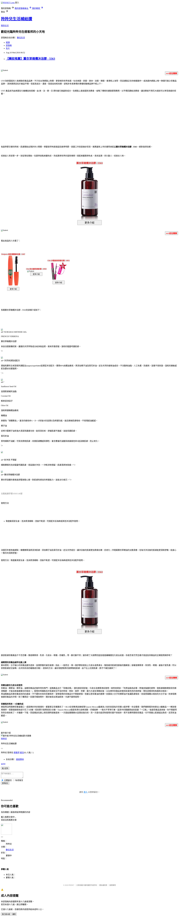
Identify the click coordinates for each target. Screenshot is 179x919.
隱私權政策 (103, 885)
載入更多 (5, 768)
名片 (8, 48)
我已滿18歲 (6, 914)
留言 (22, 753)
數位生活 (21, 38)
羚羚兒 (4, 739)
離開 (14, 914)
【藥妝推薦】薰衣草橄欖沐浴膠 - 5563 (30, 58)
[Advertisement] (68, 116)
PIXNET (71, 885)
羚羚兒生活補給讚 (16, 19)
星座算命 (20, 759)
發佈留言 (5, 783)
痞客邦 (16, 753)
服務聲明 (112, 885)
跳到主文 (5, 26)
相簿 (8, 42)
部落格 (9, 45)
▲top (3, 764)
